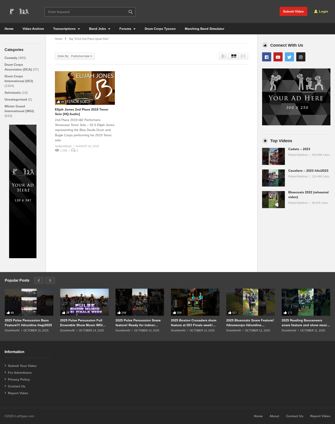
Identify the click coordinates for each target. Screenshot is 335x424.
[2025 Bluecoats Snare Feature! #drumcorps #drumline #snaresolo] (250, 302)
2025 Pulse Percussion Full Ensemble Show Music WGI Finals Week (81, 322)
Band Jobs (98, 28)
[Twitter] (289, 56)
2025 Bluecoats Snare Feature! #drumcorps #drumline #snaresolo (250, 322)
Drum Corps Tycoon (160, 28)
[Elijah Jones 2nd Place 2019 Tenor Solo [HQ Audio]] (85, 88)
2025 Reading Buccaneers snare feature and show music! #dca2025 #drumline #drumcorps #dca (306, 322)
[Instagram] (300, 56)
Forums (125, 28)
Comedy (11, 58)
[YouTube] (278, 56)
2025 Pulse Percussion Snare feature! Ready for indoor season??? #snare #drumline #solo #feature (138, 322)
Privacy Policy (19, 379)
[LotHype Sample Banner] (22, 257)
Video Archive (33, 28)
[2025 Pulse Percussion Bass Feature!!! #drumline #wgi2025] (29, 302)
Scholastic (13, 92)
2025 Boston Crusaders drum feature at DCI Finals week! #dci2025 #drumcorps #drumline (193, 322)
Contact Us (16, 386)
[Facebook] (266, 56)
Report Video (18, 393)
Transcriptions (65, 28)
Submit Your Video (22, 366)
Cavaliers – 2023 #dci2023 (308, 170)
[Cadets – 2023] (273, 156)
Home (9, 28)
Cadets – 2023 (299, 149)
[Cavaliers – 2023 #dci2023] (273, 178)
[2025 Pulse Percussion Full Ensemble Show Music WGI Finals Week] (84, 302)
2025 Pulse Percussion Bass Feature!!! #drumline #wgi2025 (28, 322)
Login (323, 11)
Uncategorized (16, 99)
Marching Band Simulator (204, 28)
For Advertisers (20, 372)
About (274, 416)
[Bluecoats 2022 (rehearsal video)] (273, 199)
